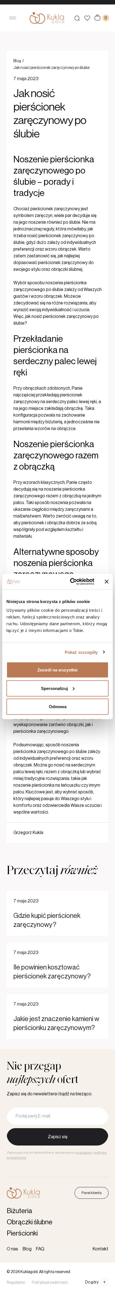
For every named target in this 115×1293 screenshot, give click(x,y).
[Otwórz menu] (12, 18)
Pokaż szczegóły (81, 652)
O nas (12, 1249)
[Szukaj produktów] (77, 18)
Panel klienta (92, 1193)
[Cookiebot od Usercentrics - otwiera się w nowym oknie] (71, 581)
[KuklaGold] (47, 18)
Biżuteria (19, 1210)
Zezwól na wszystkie (57, 670)
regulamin (84, 1152)
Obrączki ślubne (29, 1222)
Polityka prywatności (50, 1283)
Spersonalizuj (54, 688)
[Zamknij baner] (107, 581)
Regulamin (16, 1283)
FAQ (40, 1249)
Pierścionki (22, 1233)
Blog (17, 61)
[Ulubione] (87, 18)
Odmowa (57, 706)
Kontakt (100, 1249)
